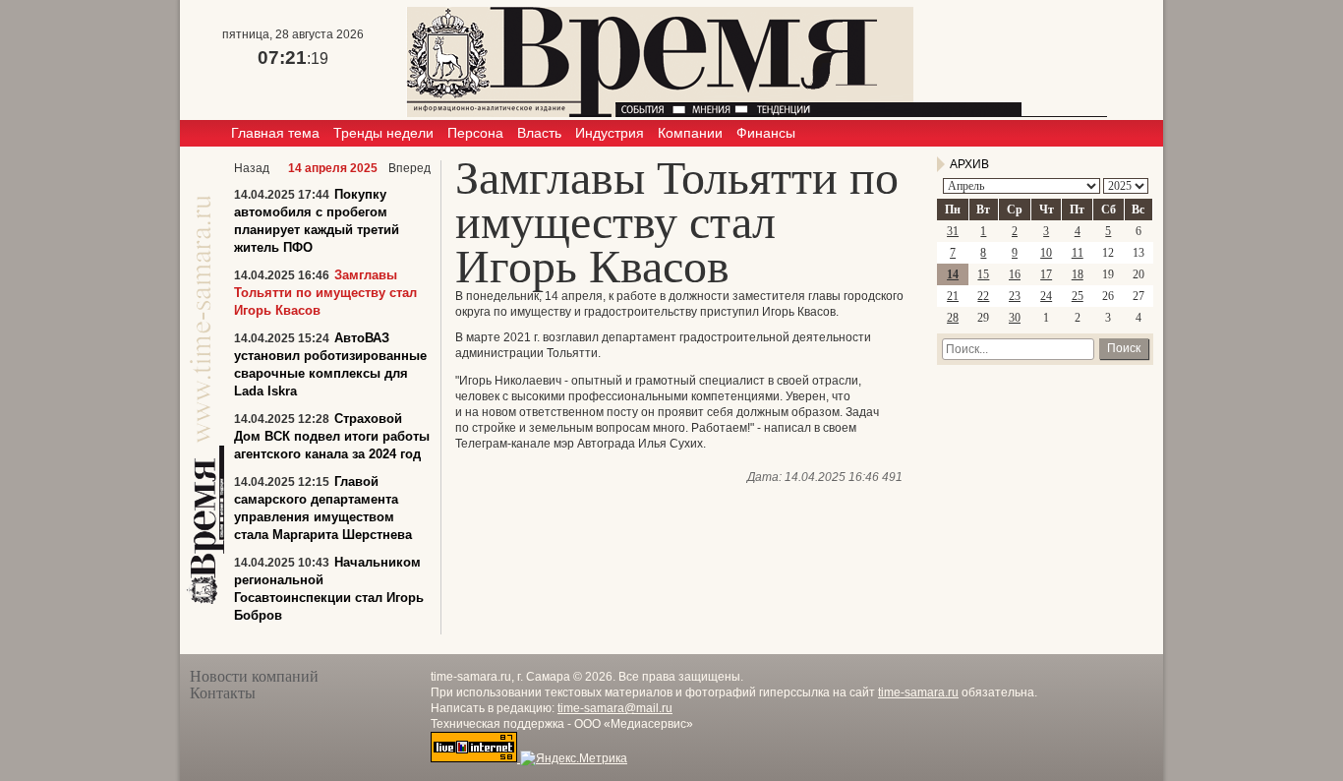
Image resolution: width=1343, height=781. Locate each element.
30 (1015, 318)
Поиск (1123, 348)
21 (953, 296)
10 (1046, 253)
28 (953, 318)
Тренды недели (383, 133)
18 (1077, 274)
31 (953, 231)
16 (1015, 274)
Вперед (409, 168)
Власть (539, 133)
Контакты (223, 693)
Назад (251, 168)
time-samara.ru (918, 692)
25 (1077, 296)
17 (1046, 274)
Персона (475, 133)
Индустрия (609, 133)
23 (1015, 296)
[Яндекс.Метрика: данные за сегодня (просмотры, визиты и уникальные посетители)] (573, 758)
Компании (690, 133)
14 (953, 274)
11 (1077, 253)
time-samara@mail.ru (614, 708)
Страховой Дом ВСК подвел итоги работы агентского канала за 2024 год (332, 436)
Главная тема (275, 133)
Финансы (765, 133)
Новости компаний (254, 676)
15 (983, 274)
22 (983, 296)
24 (1046, 296)
